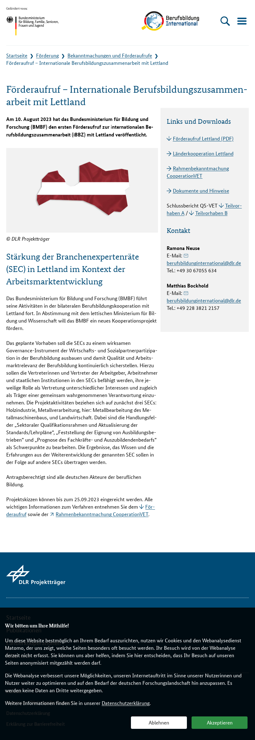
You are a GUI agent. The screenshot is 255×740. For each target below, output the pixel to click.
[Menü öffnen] (242, 21)
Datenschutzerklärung (126, 703)
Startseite (16, 56)
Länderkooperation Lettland (203, 154)
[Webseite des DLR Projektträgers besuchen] (35, 575)
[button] (225, 21)
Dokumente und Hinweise (201, 191)
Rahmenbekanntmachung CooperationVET (102, 514)
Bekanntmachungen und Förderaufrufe (109, 56)
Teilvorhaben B (211, 213)
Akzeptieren (220, 723)
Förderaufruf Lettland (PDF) (203, 139)
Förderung (47, 56)
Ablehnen (159, 723)
